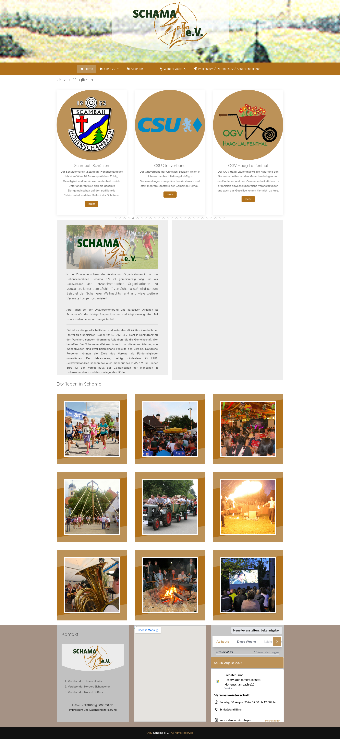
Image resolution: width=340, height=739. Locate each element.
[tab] (116, 218)
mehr (92, 194)
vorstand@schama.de (98, 705)
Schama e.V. (161, 732)
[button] (109, 69)
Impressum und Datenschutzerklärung (93, 709)
